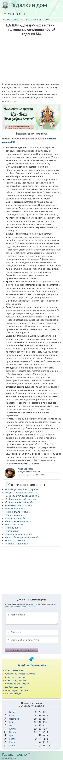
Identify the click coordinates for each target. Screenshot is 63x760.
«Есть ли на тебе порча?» (18, 521)
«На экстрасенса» (14, 524)
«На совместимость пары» (18, 505)
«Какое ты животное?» (16, 543)
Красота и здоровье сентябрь (20, 673)
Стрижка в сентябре (15, 676)
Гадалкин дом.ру (15, 754)
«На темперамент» (14, 514)
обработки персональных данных (26, 607)
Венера (12, 722)
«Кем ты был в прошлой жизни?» (22, 537)
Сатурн (12, 732)
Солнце (12, 712)
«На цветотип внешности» (18, 534)
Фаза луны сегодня (14, 670)
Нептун (12, 738)
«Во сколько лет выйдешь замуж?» (22, 495)
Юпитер (13, 728)
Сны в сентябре (13, 693)
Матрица (7, 20)
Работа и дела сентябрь (17, 683)
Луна (11, 715)
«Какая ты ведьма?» (15, 518)
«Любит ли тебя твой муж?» (19, 502)
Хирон (12, 745)
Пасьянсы (25, 20)
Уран (11, 735)
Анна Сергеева (26, 468)
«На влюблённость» (15, 508)
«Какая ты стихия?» (15, 540)
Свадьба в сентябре (15, 686)
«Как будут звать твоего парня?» (21, 489)
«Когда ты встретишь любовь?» (21, 492)
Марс (11, 725)
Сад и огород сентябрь (16, 690)
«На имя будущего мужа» (18, 511)
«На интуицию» (13, 527)
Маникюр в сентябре (15, 680)
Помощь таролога (42, 20)
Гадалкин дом (28, 5)
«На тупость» (11, 530)
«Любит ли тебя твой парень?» (20, 498)
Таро (16, 20)
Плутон (12, 742)
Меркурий (14, 718)
